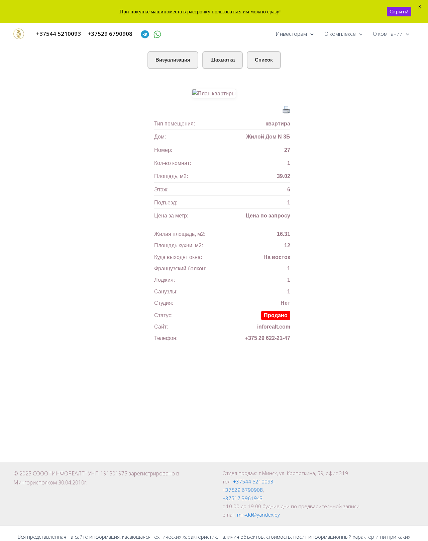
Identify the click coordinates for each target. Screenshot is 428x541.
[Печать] (286, 109)
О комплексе (340, 33)
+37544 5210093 (253, 481)
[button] (310, 34)
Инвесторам (291, 33)
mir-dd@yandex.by (258, 514)
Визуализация (172, 60)
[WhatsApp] (157, 34)
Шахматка (222, 60)
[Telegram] (145, 34)
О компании (388, 33)
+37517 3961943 (242, 498)
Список (264, 60)
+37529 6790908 (242, 489)
